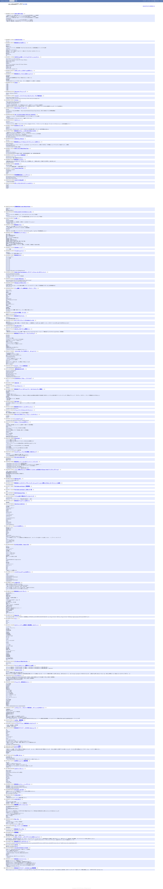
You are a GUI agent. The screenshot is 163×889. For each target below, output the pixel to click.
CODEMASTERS (18, 39)
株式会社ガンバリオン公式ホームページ (23, 73)
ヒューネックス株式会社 (20, 155)
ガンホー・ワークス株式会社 (21, 365)
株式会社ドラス (18, 224)
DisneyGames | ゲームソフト (20, 107)
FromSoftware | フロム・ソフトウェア (23, 378)
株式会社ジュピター (19, 159)
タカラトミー (17, 120)
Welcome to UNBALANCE (20, 282)
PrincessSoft (17, 438)
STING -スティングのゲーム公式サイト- (23, 70)
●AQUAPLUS (17, 799)
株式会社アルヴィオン (19, 315)
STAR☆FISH (17, 795)
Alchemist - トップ (18, 247)
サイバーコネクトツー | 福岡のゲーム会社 (23, 665)
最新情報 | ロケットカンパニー (21, 804)
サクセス (16, 100)
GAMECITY (17, 582)
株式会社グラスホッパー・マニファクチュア (24, 333)
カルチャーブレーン (19, 768)
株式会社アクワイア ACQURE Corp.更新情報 (25, 868)
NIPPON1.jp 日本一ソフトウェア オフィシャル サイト (26, 57)
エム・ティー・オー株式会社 (21, 825)
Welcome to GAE (18, 669)
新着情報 (16, 832)
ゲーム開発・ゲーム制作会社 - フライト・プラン (25, 288)
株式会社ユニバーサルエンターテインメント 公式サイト (27, 141)
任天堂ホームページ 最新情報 (21, 760)
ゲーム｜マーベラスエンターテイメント (23, 410)
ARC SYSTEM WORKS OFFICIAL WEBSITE (25, 114)
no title (15, 218)
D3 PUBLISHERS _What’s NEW (21, 544)
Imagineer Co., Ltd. (18, 125)
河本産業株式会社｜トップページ (22, 174)
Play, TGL (16, 819)
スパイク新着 (17, 746)
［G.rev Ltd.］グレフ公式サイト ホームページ (25, 351)
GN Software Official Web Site (21, 661)
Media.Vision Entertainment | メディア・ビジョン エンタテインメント (30, 272)
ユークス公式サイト (19, 526)
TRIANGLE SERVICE (19, 504)
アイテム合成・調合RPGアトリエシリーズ (24, 496)
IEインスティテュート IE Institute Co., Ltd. (24, 320)
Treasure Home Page (18, 168)
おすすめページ (152, 6)
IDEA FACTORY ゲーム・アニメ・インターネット (26, 414)
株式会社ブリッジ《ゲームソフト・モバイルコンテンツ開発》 (28, 389)
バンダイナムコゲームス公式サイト (22, 572)
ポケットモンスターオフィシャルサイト (23, 183)
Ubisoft (16, 82)
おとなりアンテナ (146, 6)
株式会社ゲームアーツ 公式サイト (22, 500)
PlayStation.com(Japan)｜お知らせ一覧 (23, 489)
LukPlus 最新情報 (18, 720)
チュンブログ (17, 747)
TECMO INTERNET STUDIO (21, 847)
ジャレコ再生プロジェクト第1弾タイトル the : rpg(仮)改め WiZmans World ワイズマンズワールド (36, 469)
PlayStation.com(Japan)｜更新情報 (22, 486)
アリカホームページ (19, 250)
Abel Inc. (16, 844)
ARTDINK (16, 163)
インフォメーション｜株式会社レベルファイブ (25, 723)
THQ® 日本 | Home (18, 13)
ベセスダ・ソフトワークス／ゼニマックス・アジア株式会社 (28, 95)
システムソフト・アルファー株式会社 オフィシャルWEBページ (29, 707)
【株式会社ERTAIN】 (19, 369)
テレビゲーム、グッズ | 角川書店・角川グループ (25, 451)
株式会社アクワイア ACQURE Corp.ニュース (25, 727)
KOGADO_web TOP (19, 789)
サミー (15, 618)
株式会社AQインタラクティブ (21, 841)
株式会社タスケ (18, 255)
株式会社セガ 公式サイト (20, 42)
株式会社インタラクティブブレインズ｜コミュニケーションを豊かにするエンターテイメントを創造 (37, 483)
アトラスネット (18, 675)
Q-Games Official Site (19, 278)
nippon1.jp (16, 615)
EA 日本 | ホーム (18, 755)
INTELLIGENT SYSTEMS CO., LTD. (23, 211)
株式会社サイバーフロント (20, 232)
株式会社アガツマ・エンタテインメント (23, 406)
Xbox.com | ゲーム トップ (20, 91)
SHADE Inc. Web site (19, 138)
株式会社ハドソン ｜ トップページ (22, 784)
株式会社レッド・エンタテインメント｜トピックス (26, 461)
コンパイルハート (18, 385)
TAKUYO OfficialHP (19, 180)
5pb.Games (16, 401)
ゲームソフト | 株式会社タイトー (21, 682)
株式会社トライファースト (20, 858)
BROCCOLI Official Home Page (21, 148)
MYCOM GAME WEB (19, 457)
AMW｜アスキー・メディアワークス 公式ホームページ (27, 836)
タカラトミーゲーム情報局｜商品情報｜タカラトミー (26, 625)
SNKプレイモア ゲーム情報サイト (22, 329)
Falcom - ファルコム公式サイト (21, 422)
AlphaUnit (16, 382)
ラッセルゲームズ (18, 418)
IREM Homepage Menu (19, 492)
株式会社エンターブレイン (20, 591)
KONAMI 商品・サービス (20, 312)
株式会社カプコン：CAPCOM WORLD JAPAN (25, 130)
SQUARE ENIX (18, 325)
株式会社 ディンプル (19, 829)
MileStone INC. (17, 478)
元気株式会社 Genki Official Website (22, 206)
